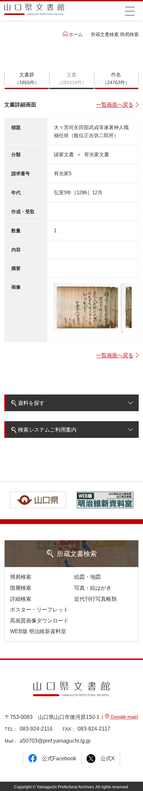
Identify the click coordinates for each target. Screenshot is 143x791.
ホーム (76, 34)
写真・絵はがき (92, 588)
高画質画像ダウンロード (39, 620)
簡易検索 (20, 577)
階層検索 (20, 588)
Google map (123, 716)
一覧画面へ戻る (114, 104)
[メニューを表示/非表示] (130, 11)
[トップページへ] (34, 11)
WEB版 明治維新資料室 (38, 631)
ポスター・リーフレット (39, 609)
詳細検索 (20, 599)
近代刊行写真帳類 (95, 599)
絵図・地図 (87, 577)
